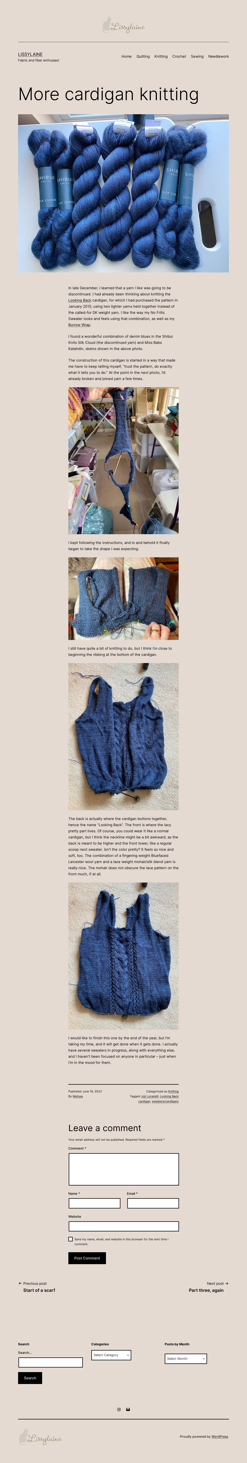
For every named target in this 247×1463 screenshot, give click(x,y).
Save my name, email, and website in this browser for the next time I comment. (121, 1241)
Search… (25, 1353)
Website (74, 1216)
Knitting (161, 56)
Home (127, 56)
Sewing (197, 56)
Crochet (179, 56)
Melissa (78, 1096)
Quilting (143, 56)
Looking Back (79, 300)
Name (74, 1193)
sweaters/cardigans (165, 1101)
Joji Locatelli (149, 1096)
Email (132, 1193)
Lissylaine (30, 54)
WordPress (220, 1436)
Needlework (218, 56)
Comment (77, 1148)
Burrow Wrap (79, 325)
